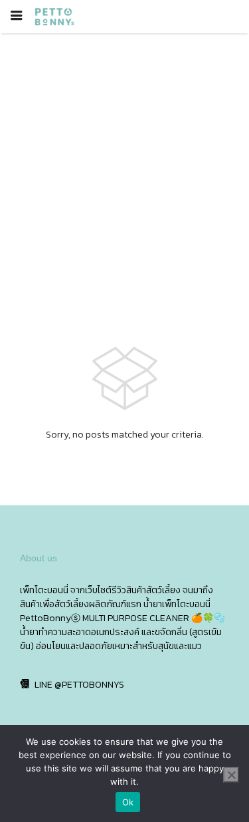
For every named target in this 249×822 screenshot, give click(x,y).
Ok (128, 802)
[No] (231, 775)
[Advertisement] (124, 164)
